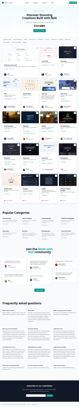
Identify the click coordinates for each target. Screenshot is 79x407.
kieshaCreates (11, 170)
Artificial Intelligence (17, 39)
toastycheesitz (12, 139)
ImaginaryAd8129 (9, 200)
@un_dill (11, 281)
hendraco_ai (67, 75)
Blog (53, 2)
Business (25, 39)
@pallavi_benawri (63, 278)
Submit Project (73, 2)
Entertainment (54, 39)
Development (40, 39)
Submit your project (39, 30)
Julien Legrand (23, 404)
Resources (44, 2)
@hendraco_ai (37, 280)
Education (47, 39)
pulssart (48, 139)
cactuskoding (30, 139)
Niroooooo (64, 200)
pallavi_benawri (30, 107)
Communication (32, 39)
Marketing (61, 39)
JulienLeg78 (11, 75)
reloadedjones (46, 200)
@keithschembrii (49, 107)
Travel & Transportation (16, 42)
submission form (6, 369)
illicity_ (25, 200)
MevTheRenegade (69, 139)
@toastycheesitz (12, 267)
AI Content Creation (7, 39)
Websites (25, 42)
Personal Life (67, 39)
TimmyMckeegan (12, 107)
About (29, 404)
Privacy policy (34, 404)
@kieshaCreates (38, 268)
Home (26, 2)
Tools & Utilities (6, 42)
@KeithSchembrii (63, 265)
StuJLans (67, 107)
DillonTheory (30, 170)
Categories (35, 2)
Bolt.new (13, 314)
